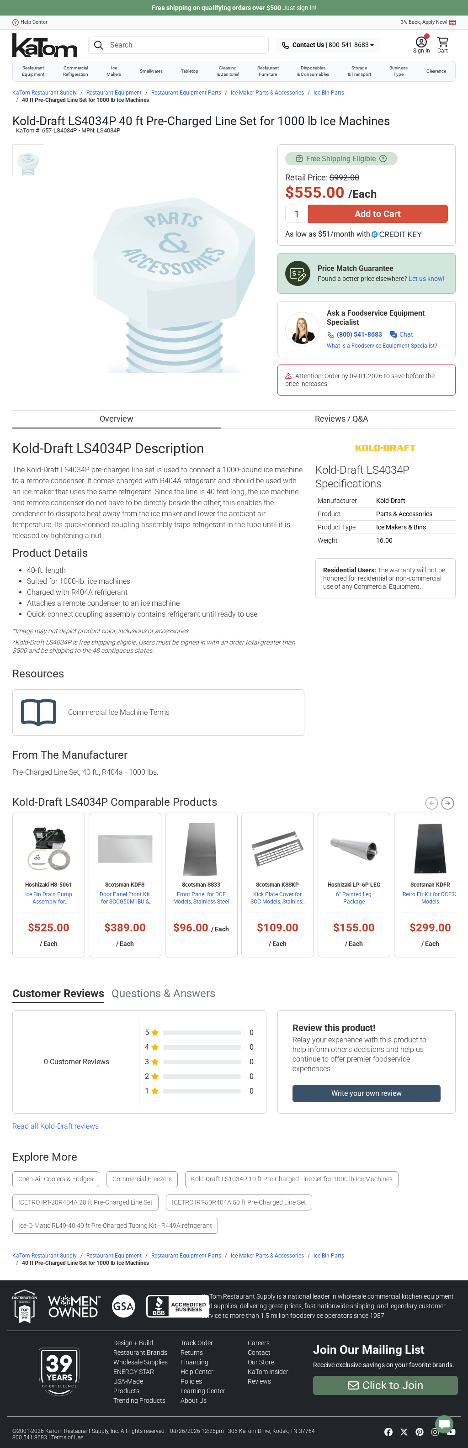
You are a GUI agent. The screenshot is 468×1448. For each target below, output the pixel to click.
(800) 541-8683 (359, 334)
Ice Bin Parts (329, 93)
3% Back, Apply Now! (424, 22)
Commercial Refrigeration (75, 71)
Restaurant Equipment (33, 71)
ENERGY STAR (133, 1371)
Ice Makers (113, 71)
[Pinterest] (419, 1431)
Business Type (398, 71)
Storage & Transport (359, 71)
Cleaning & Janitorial (228, 71)
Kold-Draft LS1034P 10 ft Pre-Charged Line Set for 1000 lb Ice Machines (292, 1179)
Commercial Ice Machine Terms (119, 712)
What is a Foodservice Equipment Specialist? (382, 346)
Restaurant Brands (140, 1352)
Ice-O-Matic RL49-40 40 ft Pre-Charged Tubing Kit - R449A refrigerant (115, 1225)
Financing (194, 1362)
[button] (421, 45)
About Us (194, 1400)
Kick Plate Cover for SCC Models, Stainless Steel (277, 901)
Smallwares (151, 71)
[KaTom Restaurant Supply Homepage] (44, 45)
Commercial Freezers (142, 1179)
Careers (259, 1343)
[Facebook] (388, 1431)
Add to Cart (378, 213)
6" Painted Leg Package (354, 898)
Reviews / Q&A (341, 418)
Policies (191, 1381)
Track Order (197, 1343)
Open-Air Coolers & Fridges (55, 1179)
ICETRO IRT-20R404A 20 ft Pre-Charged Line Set (85, 1202)
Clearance (436, 71)
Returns (192, 1352)
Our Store (261, 1362)
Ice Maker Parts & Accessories (267, 93)
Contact (259, 1352)
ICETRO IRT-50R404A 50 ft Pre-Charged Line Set (239, 1202)
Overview (116, 418)
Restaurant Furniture (268, 71)
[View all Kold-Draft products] (385, 447)
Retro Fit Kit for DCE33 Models (430, 898)
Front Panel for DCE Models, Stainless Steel (201, 898)
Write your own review (366, 1093)
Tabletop (189, 71)
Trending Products (139, 1400)
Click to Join (392, 1385)
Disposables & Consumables (313, 71)
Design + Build (133, 1343)
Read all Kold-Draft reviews (55, 1126)
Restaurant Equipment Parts (186, 93)
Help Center (34, 22)
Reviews (259, 1381)
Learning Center (203, 1391)
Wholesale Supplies (140, 1362)
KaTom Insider (268, 1371)
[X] (404, 1431)
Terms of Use (67, 1437)
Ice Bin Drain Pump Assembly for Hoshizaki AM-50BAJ (48, 901)
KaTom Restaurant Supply (44, 93)
